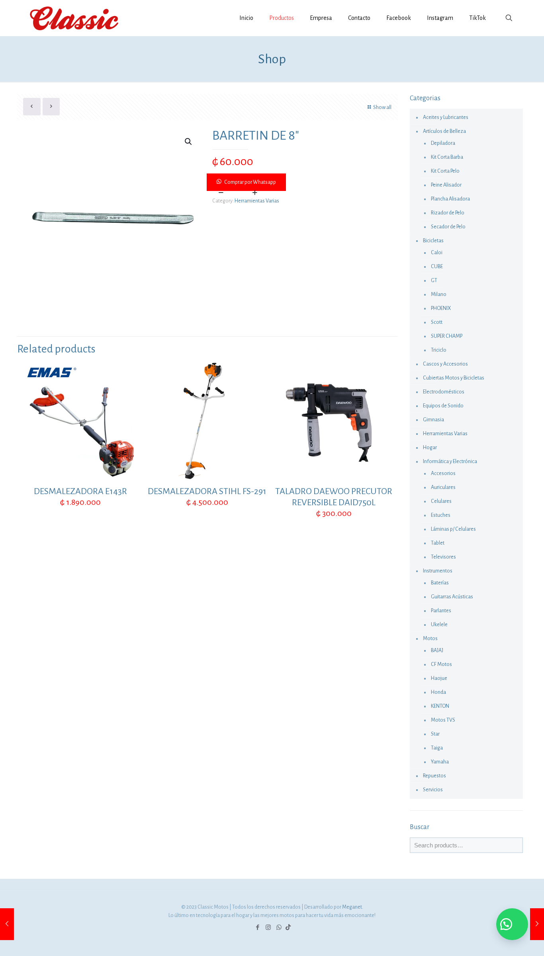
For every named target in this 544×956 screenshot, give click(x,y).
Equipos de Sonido (443, 406)
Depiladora (443, 143)
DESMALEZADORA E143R (80, 491)
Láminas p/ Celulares (453, 529)
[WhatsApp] (279, 928)
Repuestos (434, 776)
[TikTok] (288, 928)
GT (434, 280)
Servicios (433, 789)
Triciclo (438, 350)
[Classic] (74, 18)
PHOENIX (441, 308)
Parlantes (441, 610)
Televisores (443, 557)
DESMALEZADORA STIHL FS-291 (207, 491)
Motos (430, 638)
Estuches (440, 515)
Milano (438, 294)
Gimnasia (433, 420)
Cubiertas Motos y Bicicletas (453, 378)
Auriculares (443, 487)
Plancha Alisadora (450, 199)
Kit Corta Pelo (445, 171)
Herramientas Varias (257, 201)
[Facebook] (257, 928)
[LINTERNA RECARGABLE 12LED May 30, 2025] (7, 924)
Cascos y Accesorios (445, 364)
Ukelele (439, 624)
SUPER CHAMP (446, 336)
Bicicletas (433, 240)
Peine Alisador (446, 185)
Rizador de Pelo (447, 213)
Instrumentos (437, 571)
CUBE (437, 266)
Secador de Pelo (448, 227)
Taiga (437, 748)
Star (435, 734)
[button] (302, 182)
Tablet (437, 543)
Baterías (440, 583)
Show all (382, 107)
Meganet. (352, 907)
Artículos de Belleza (444, 131)
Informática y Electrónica (450, 461)
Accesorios (443, 473)
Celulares (441, 501)
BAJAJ (437, 650)
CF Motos (441, 664)
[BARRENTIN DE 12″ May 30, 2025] (537, 924)
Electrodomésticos (443, 392)
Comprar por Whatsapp (250, 182)
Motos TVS (443, 720)
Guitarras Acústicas (452, 597)
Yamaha (440, 762)
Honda (438, 692)
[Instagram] (268, 928)
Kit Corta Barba (447, 157)
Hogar (430, 447)
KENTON (440, 706)
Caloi (436, 252)
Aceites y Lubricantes (445, 117)
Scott (436, 322)
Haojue (439, 678)
